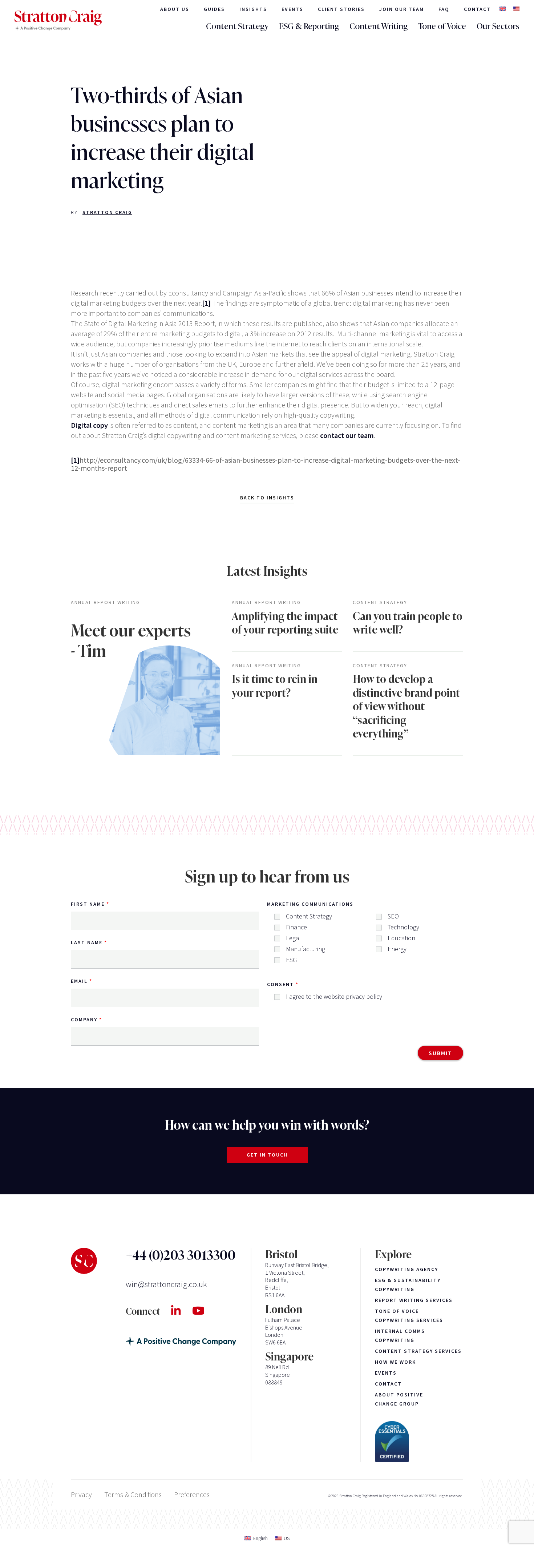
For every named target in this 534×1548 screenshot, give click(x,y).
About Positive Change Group (399, 1399)
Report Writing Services (414, 1300)
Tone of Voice (442, 26)
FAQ (443, 9)
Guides (214, 9)
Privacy (81, 1494)
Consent (280, 984)
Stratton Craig (107, 212)
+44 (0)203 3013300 (181, 1255)
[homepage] (58, 20)
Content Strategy (237, 26)
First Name (88, 904)
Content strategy (380, 602)
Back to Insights (267, 497)
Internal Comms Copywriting (400, 1335)
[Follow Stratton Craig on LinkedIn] (181, 1310)
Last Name (86, 942)
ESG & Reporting (309, 26)
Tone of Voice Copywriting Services (409, 1315)
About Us (174, 9)
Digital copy (89, 425)
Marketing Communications (310, 904)
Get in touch (267, 1154)
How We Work (395, 1362)
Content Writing (378, 26)
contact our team (347, 435)
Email (79, 981)
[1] (206, 302)
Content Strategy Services (418, 1351)
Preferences (192, 1494)
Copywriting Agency (406, 1269)
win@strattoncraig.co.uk (166, 1284)
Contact (477, 9)
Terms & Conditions (133, 1494)
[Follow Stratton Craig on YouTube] (204, 1310)
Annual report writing (105, 602)
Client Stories (341, 9)
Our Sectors (498, 26)
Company (84, 1019)
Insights (253, 9)
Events (292, 9)
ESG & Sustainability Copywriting (408, 1284)
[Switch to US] (516, 9)
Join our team (401, 9)
